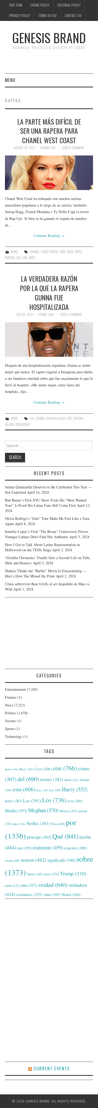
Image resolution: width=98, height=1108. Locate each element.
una (24, 257)
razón (9, 424)
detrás (71, 780)
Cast (43, 768)
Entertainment (15, 689)
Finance (10, 697)
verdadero (29, 894)
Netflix (38, 823)
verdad (52, 884)
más (62, 251)
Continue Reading (49, 235)
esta (24, 789)
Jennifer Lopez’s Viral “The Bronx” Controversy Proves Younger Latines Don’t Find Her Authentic (46, 534)
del (28, 779)
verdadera (22, 424)
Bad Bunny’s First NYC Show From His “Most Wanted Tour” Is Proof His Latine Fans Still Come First (46, 503)
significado (61, 860)
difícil (54, 251)
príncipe (39, 837)
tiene (51, 874)
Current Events (51, 1068)
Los (54, 800)
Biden (11, 769)
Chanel (34, 251)
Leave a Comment (73, 147)
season (33, 859)
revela (12, 860)
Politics (10, 712)
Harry (75, 789)
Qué (65, 836)
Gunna (40, 418)
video (52, 894)
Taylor (34, 874)
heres (13, 800)
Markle (16, 811)
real (24, 847)
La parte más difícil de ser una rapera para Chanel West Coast (49, 130)
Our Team (15, 5)
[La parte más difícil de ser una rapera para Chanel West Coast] (49, 172)
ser (18, 257)
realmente (48, 847)
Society (10, 720)
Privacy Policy (19, 15)
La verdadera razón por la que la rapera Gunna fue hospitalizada (49, 292)
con (65, 768)
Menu (10, 80)
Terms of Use (47, 15)
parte (78, 251)
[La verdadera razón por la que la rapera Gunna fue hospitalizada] (49, 339)
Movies (68, 811)
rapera (10, 257)
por (69, 418)
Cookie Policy (39, 5)
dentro (51, 779)
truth (12, 885)
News (14, 251)
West (32, 257)
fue (32, 418)
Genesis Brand (49, 37)
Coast (45, 251)
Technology (13, 736)
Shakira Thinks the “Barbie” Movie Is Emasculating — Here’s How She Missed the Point (46, 573)
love (75, 801)
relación (75, 847)
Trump (73, 873)
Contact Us (73, 15)
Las (32, 801)
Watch (71, 894)
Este (42, 790)
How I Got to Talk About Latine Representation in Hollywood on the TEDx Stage (42, 547)
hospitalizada (55, 418)
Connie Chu (48, 147)
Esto (55, 790)
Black (26, 769)
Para (70, 251)
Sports (9, 728)
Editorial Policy (68, 5)
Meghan (43, 810)
